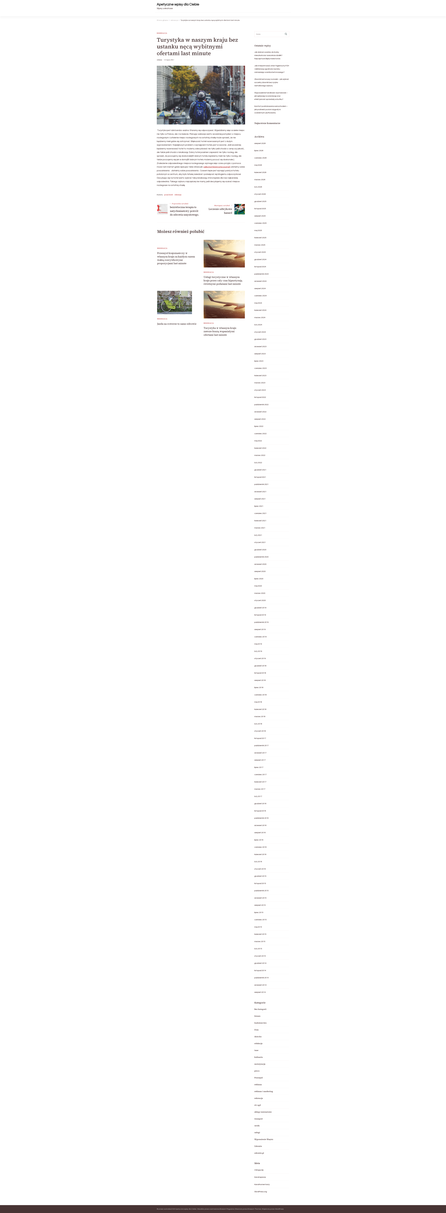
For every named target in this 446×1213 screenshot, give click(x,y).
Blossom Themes (254, 1209)
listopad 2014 (260, 970)
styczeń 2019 (260, 658)
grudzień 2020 (260, 550)
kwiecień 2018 (260, 709)
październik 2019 (261, 622)
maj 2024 (258, 303)
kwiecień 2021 (260, 521)
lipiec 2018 (258, 687)
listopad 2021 (260, 477)
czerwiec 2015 (260, 920)
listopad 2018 (260, 673)
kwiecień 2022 (260, 448)
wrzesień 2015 (260, 898)
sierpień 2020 (260, 571)
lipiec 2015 (258, 912)
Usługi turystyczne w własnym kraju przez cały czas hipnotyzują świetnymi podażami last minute (223, 280)
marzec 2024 (259, 317)
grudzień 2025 (260, 201)
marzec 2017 (259, 789)
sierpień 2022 (260, 419)
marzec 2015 (259, 941)
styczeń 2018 (260, 731)
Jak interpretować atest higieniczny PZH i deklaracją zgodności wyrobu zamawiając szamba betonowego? (271, 69)
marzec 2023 (259, 383)
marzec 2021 (259, 528)
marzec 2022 (259, 455)
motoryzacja (259, 1064)
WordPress (279, 1209)
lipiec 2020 (258, 579)
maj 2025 (258, 230)
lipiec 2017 (258, 767)
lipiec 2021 (258, 506)
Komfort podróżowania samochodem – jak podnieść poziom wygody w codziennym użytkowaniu (271, 109)
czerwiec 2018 (260, 695)
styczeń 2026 (260, 194)
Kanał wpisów (260, 1177)
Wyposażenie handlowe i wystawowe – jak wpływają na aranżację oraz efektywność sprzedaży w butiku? (271, 96)
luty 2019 (258, 651)
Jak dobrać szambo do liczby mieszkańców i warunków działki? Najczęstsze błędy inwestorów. (268, 55)
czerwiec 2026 (260, 158)
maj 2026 (258, 165)
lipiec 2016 (258, 840)
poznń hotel (168, 195)
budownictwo (260, 1023)
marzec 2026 (259, 180)
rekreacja (162, 33)
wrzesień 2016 (260, 825)
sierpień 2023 (260, 354)
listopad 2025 (260, 209)
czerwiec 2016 (260, 847)
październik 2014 (261, 978)
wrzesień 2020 (260, 564)
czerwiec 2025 (260, 223)
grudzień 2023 (260, 339)
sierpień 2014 (260, 992)
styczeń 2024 (260, 332)
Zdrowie (258, 1146)
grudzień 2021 (260, 470)
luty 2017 (258, 796)
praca (256, 1071)
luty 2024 (258, 325)
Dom (256, 1029)
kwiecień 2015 (260, 934)
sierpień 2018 (260, 680)
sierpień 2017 (260, 760)
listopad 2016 (260, 811)
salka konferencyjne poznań (216, 167)
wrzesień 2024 (260, 281)
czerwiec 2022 (260, 434)
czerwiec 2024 (260, 296)
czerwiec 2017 (260, 774)
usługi (257, 1132)
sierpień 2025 (260, 216)
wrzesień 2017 (260, 753)
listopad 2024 (260, 267)
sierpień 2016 (260, 833)
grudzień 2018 (260, 666)
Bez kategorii (260, 1009)
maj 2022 (258, 441)
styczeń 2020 (260, 600)
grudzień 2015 (260, 876)
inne (256, 1050)
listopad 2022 (260, 397)
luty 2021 (258, 535)
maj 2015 (258, 927)
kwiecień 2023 (260, 375)
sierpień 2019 (260, 629)
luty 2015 (258, 949)
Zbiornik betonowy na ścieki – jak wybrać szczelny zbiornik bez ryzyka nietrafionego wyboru (271, 82)
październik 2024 (261, 274)
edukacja (258, 1043)
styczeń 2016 (260, 869)
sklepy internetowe (263, 1112)
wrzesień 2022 (260, 412)
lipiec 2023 (258, 361)
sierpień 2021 (260, 499)
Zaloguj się (258, 1170)
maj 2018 (258, 702)
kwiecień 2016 (260, 854)
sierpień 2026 (260, 143)
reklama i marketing (263, 1091)
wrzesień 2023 (260, 346)
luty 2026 (258, 187)
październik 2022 (261, 404)
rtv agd (257, 1105)
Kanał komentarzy (262, 1184)
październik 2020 (261, 557)
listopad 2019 (260, 615)
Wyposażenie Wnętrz (263, 1139)
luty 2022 (258, 463)
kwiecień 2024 (260, 310)
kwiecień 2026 (260, 172)
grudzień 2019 (260, 608)
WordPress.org (260, 1192)
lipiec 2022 (258, 426)
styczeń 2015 (260, 956)
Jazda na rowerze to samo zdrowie (176, 324)
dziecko (258, 1036)
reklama (258, 1084)
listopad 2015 (260, 883)
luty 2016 (258, 862)
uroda (257, 1125)
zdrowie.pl (259, 1153)
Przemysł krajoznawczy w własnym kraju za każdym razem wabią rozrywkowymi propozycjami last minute (176, 258)
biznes (257, 1016)
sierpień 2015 (260, 905)
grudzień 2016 (260, 803)
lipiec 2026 (258, 150)
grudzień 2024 (260, 259)
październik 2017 (261, 745)
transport (258, 1118)
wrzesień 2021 (260, 492)
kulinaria (258, 1057)
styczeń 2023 (260, 390)
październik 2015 (261, 891)
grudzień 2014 (260, 963)
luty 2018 (258, 724)
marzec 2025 (259, 245)
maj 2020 (258, 586)
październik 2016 (261, 818)
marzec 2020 (259, 593)
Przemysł (258, 1077)
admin (159, 60)
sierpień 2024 (260, 288)
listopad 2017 (260, 738)
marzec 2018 (259, 716)
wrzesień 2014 (260, 985)
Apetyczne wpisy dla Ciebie (178, 4)
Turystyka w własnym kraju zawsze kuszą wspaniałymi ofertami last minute (220, 331)
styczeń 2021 (260, 542)
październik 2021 (261, 484)
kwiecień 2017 (260, 782)
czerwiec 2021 (260, 513)
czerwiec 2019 (260, 637)
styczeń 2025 (260, 252)
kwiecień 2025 (260, 238)
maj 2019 (258, 644)
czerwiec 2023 (260, 368)
